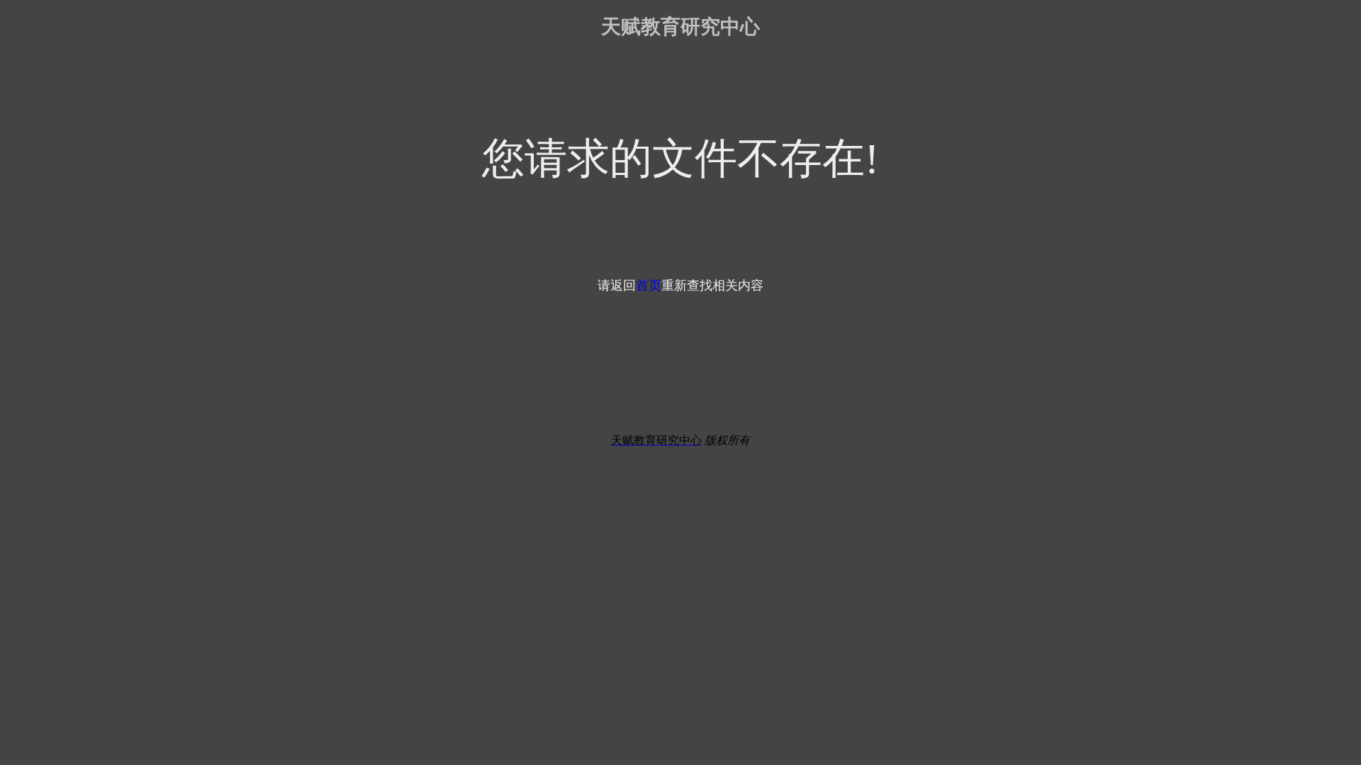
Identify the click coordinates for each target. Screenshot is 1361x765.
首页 (648, 285)
